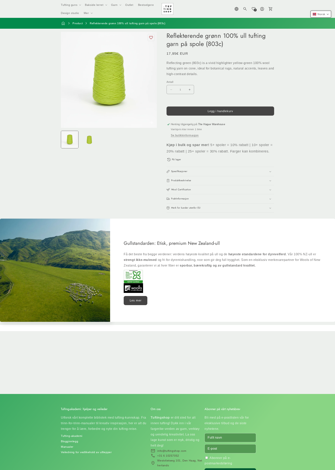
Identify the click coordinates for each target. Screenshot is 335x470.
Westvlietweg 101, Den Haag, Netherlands (179, 463)
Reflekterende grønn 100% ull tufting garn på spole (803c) (127, 23)
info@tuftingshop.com (171, 450)
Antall (170, 81)
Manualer (67, 446)
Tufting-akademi (71, 435)
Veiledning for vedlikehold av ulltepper (86, 452)
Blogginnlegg (69, 441)
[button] (71, 5)
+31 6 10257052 (168, 455)
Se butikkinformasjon (185, 135)
